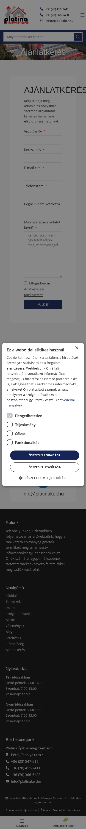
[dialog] (43, 414)
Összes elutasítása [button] (44, 467)
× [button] (76, 348)
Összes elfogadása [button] (45, 455)
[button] (43, 478)
